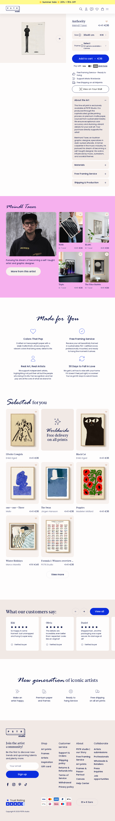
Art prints (46, 749)
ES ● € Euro (87, 802)
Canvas (80, 778)
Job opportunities (101, 777)
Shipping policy (63, 762)
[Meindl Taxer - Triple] (71, 267)
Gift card (46, 766)
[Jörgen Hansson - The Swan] (57, 483)
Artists (44, 757)
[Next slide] (59, 38)
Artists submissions (100, 751)
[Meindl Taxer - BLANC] (97, 227)
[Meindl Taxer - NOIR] (71, 227)
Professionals (101, 756)
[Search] (80, 9)
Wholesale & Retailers (101, 762)
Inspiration (47, 762)
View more (57, 574)
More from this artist (23, 271)
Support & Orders (64, 754)
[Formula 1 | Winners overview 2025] (57, 536)
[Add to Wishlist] (106, 21)
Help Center (82, 783)
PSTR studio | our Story (83, 751)
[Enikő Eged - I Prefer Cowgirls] (22, 430)
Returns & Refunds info (65, 769)
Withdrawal (65, 782)
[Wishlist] (97, 9)
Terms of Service (64, 777)
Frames (45, 753)
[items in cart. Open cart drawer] (102, 9)
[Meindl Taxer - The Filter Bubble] (97, 267)
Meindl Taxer (79, 25)
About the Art (81, 100)
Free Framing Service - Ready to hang (91, 73)
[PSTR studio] (13, 9)
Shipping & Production (86, 182)
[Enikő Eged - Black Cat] (92, 430)
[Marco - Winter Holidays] (22, 536)
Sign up (22, 774)
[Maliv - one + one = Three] (22, 483)
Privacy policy (66, 786)
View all (99, 611)
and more (102, 66)
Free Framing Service (85, 173)
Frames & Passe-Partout (81, 771)
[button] (108, 9)
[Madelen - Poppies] (92, 483)
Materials (79, 164)
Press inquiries (98, 770)
